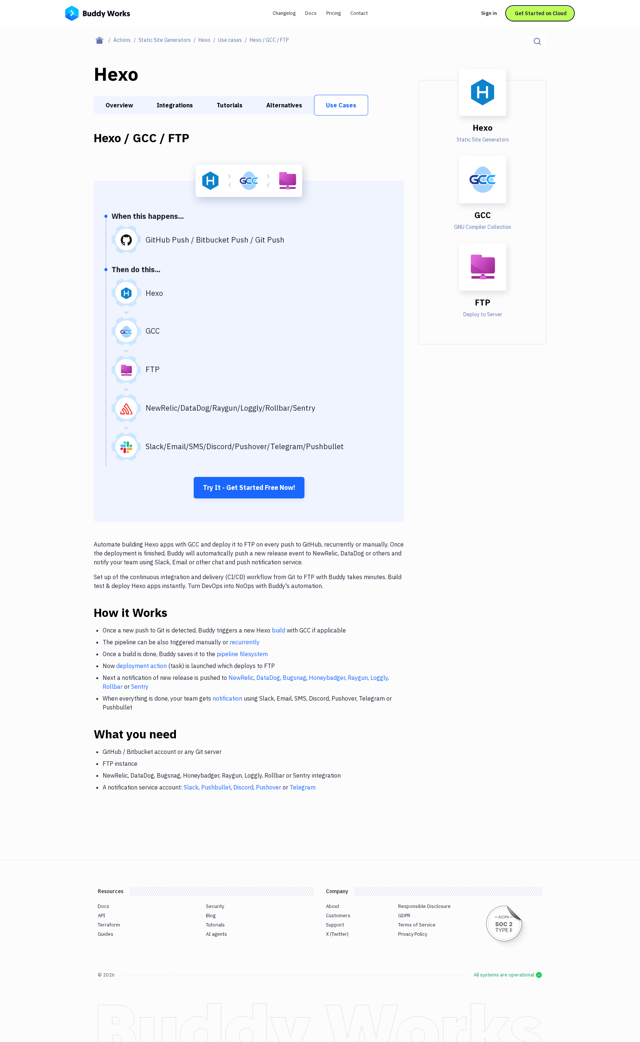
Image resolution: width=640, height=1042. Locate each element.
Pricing (333, 13)
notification (227, 698)
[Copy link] (176, 612)
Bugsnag (294, 677)
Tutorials (230, 105)
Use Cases (341, 105)
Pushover (268, 787)
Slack (191, 787)
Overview (119, 105)
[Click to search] (537, 41)
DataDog (268, 677)
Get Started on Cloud (541, 13)
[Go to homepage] (97, 12)
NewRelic (241, 677)
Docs (311, 13)
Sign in (489, 13)
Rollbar (113, 686)
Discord (243, 787)
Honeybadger (327, 677)
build (278, 630)
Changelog (284, 13)
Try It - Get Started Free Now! (249, 487)
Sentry (140, 686)
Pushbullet (216, 787)
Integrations (175, 105)
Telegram (303, 787)
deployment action (141, 665)
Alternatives (284, 105)
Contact (359, 13)
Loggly (379, 677)
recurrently (245, 642)
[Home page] (103, 40)
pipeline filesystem (242, 654)
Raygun (358, 677)
